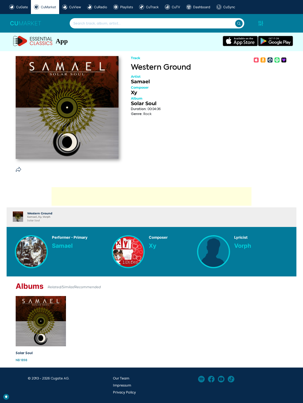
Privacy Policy (124, 392)
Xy (134, 92)
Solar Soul (143, 103)
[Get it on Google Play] (275, 41)
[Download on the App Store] (240, 41)
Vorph (242, 245)
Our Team (121, 378)
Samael (140, 82)
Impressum (122, 385)
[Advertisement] (151, 196)
